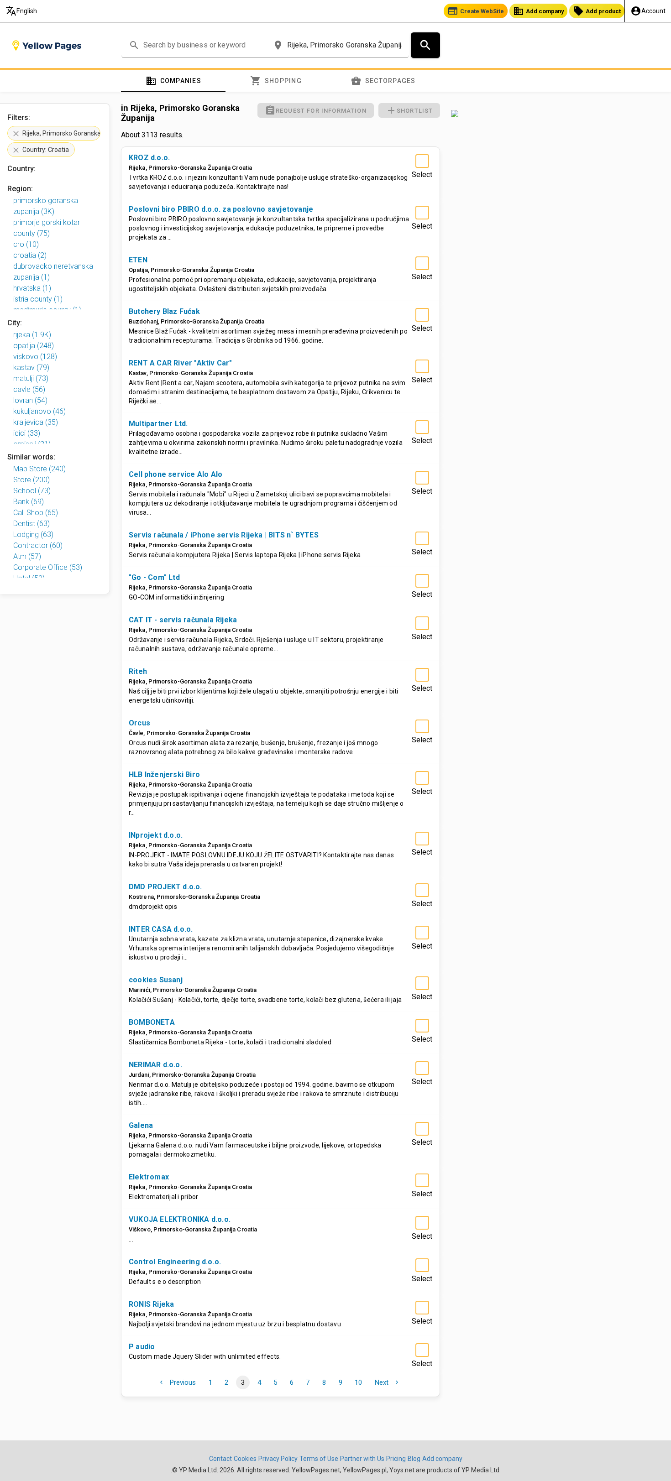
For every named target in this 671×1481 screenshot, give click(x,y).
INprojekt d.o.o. (156, 835)
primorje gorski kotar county (46, 228)
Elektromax (149, 1177)
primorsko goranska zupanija (45, 206)
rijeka (32, 334)
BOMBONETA (152, 1022)
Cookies (245, 1458)
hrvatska (32, 288)
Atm (27, 556)
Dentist (31, 523)
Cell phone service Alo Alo (175, 474)
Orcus (139, 723)
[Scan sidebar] (555, 113)
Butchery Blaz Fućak (164, 311)
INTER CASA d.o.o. (161, 929)
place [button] (278, 45)
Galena (141, 1125)
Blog (414, 1458)
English (21, 10)
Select (422, 174)
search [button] (134, 45)
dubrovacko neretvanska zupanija (53, 272)
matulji (30, 378)
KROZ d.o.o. (149, 157)
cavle (29, 389)
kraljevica (35, 422)
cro (26, 244)
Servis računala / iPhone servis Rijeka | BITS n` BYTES (224, 535)
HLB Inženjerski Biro (164, 774)
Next (387, 1382)
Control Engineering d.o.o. (175, 1261)
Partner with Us (362, 1458)
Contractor (38, 545)
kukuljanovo (39, 411)
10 (358, 1382)
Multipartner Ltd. (158, 423)
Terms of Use (318, 1458)
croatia (30, 255)
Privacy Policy (278, 1458)
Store (31, 479)
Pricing (396, 1458)
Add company (538, 10)
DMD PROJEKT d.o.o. (165, 886)
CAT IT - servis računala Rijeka (183, 619)
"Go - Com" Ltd (154, 577)
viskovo (35, 356)
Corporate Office (47, 567)
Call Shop (35, 512)
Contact (220, 1458)
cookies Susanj (156, 979)
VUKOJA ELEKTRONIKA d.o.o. (180, 1219)
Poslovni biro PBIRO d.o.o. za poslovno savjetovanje (221, 209)
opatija (33, 345)
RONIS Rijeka (151, 1304)
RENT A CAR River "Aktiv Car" (180, 363)
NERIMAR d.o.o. (155, 1064)
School (32, 490)
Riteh (138, 671)
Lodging (33, 534)
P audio (142, 1346)
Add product (597, 10)
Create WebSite (475, 10)
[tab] (173, 81)
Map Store (39, 468)
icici (26, 433)
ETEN (138, 260)
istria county (38, 299)
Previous (177, 1382)
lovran (30, 400)
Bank (28, 501)
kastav (31, 367)
